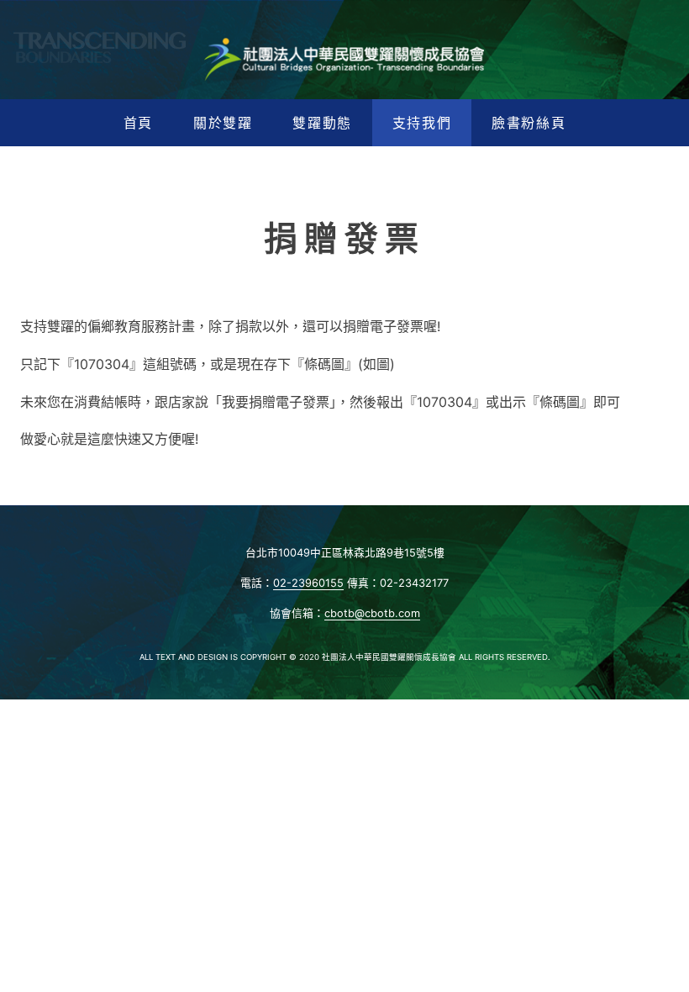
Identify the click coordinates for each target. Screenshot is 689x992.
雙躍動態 (321, 122)
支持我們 (421, 122)
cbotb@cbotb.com (372, 613)
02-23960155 (308, 583)
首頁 (138, 122)
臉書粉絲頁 (528, 122)
